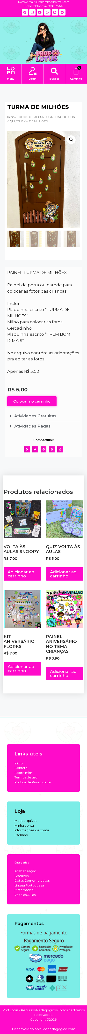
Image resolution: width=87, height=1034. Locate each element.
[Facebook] (25, 12)
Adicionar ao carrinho (21, 573)
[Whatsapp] (47, 12)
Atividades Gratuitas (35, 415)
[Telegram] (62, 12)
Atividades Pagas (32, 426)
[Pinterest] (55, 12)
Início (10, 117)
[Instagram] (32, 12)
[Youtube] (40, 12)
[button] (11, 71)
